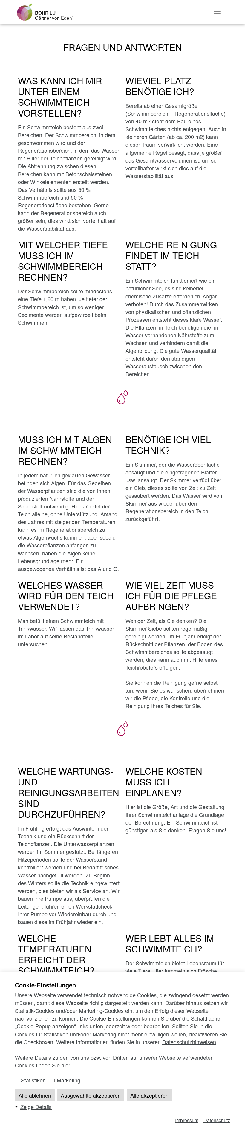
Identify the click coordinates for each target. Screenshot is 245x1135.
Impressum (186, 1120)
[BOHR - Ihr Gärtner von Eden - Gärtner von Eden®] (25, 12)
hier (65, 1065)
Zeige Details (36, 1107)
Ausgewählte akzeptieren (91, 1095)
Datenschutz (216, 1120)
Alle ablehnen (35, 1095)
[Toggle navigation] (217, 11)
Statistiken (32, 1080)
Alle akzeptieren (149, 1095)
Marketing (67, 1080)
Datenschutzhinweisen (189, 1042)
